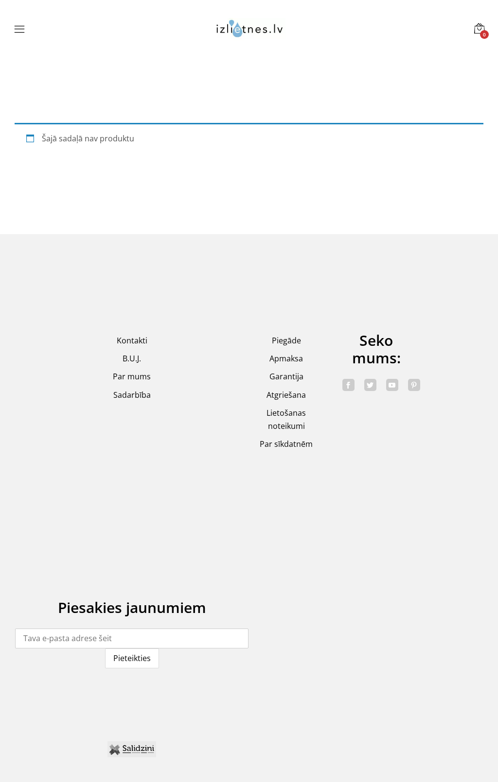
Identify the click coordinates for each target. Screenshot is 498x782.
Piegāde (286, 340)
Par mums (132, 376)
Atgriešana (286, 395)
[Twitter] (370, 385)
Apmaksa (286, 358)
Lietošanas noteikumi (286, 419)
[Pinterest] (414, 385)
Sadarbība (132, 395)
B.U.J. (132, 358)
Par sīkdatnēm (286, 444)
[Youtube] (392, 385)
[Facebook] (348, 385)
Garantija (286, 376)
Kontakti (132, 340)
